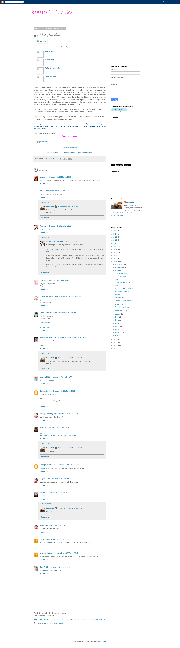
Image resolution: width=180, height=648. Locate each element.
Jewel (42, 525)
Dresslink (64, 47)
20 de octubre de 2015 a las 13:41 (56, 428)
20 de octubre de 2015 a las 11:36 (66, 414)
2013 (115, 342)
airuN (42, 191)
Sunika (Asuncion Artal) (49, 297)
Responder (44, 183)
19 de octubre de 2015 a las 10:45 (57, 191)
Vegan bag (49, 60)
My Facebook (45, 327)
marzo (117, 329)
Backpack (65, 152)
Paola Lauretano (46, 313)
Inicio (71, 619)
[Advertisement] (131, 44)
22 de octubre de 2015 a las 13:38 (70, 508)
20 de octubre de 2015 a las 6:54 (77, 338)
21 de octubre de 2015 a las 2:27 (58, 479)
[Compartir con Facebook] (68, 159)
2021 (115, 243)
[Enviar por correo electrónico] (61, 159)
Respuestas (46, 202)
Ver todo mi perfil (117, 215)
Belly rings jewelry (52, 68)
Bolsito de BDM (120, 276)
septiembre (119, 311)
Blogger (103, 642)
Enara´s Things (52, 12)
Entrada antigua (99, 619)
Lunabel (43, 281)
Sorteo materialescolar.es (124, 289)
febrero (118, 332)
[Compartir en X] (66, 159)
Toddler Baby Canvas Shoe (81, 152)
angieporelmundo (46, 553)
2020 (115, 246)
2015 (115, 262)
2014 (115, 339)
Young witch (119, 298)
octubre (118, 270)
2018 (115, 252)
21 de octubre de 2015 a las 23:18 (57, 525)
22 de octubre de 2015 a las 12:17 (70, 207)
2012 (115, 345)
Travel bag (49, 51)
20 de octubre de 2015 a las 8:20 (60, 377)
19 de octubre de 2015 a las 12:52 (59, 226)
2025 (115, 231)
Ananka (43, 226)
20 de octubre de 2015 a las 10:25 (63, 391)
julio (117, 317)
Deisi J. (42, 539)
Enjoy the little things (122, 282)
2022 (115, 240)
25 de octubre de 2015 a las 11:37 (58, 567)
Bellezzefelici (45, 391)
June (42, 428)
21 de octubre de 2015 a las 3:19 (57, 493)
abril (117, 326)
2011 (115, 349)
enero (117, 335)
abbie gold (44, 377)
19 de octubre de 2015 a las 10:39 (59, 177)
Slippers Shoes (53, 152)
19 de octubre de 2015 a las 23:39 (71, 297)
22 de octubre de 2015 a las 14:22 (58, 539)
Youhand (118, 295)
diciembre (119, 264)
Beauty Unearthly (46, 414)
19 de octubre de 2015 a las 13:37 (59, 281)
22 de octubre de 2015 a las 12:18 (70, 358)
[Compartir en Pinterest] (71, 159)
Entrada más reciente (42, 619)
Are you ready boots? (122, 307)
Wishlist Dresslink (121, 285)
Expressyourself (45, 323)
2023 (115, 237)
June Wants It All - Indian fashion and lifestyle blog (58, 435)
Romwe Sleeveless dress (124, 301)
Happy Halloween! (121, 273)
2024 (115, 234)
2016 (115, 259)
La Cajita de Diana (46, 465)
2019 (115, 249)
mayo (117, 323)
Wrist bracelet (50, 77)
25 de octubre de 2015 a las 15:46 (65, 241)
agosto (118, 314)
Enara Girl (50, 207)
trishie (42, 493)
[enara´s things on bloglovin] (119, 111)
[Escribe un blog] (63, 159)
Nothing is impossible (122, 292)
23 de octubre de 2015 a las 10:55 (66, 553)
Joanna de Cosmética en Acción (52, 338)
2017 (115, 255)
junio (117, 320)
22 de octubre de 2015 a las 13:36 (70, 448)
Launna (43, 177)
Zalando (118, 279)
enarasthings (74, 47)
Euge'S (42, 479)
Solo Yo (42, 567)
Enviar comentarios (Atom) (53, 623)
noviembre (119, 267)
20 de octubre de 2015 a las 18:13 (66, 465)
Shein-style (119, 304)
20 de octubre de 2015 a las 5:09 (65, 313)
